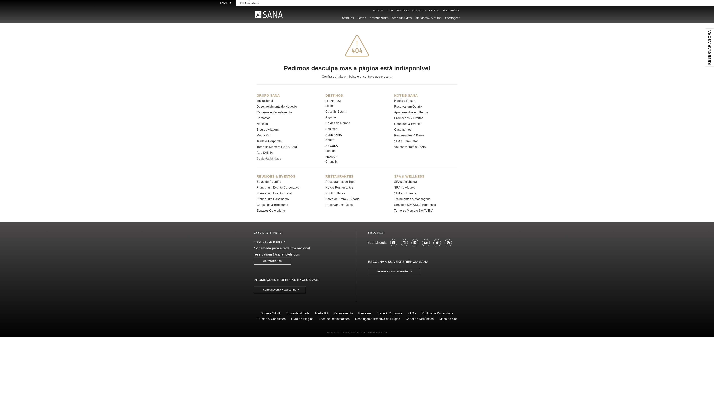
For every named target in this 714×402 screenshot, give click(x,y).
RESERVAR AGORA (709, 47)
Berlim (329, 139)
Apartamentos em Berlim (411, 112)
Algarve (330, 117)
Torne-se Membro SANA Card (277, 147)
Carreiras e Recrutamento (274, 112)
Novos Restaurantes (339, 187)
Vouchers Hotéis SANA (410, 147)
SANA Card (403, 10)
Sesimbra (331, 128)
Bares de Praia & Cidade (342, 199)
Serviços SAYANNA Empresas (415, 204)
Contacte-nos (272, 261)
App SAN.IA (265, 152)
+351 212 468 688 (268, 242)
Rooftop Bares (335, 193)
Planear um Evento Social (274, 193)
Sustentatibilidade (269, 158)
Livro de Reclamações (334, 318)
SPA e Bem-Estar (406, 141)
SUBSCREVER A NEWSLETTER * (281, 290)
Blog (390, 10)
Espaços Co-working (271, 210)
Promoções (452, 18)
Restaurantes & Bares (409, 135)
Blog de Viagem (268, 129)
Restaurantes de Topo (340, 181)
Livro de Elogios (302, 318)
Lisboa (330, 105)
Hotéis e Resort (404, 100)
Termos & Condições (271, 318)
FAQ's (412, 313)
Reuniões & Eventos (428, 18)
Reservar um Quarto (408, 106)
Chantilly (331, 161)
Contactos (419, 10)
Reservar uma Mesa (339, 204)
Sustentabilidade (297, 313)
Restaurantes (379, 18)
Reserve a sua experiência (394, 271)
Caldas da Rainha (337, 123)
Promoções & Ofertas (408, 118)
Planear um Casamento (273, 199)
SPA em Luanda (405, 193)
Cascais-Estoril (335, 111)
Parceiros (364, 313)
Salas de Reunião (269, 181)
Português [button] (451, 10)
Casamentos (402, 129)
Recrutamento (343, 313)
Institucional (265, 100)
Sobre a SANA (271, 313)
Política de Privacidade (437, 313)
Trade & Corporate (269, 141)
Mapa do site (448, 318)
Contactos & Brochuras (272, 204)
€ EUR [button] (434, 10)
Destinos (348, 18)
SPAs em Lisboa (405, 181)
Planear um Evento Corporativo (278, 187)
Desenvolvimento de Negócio (277, 106)
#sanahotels (377, 243)
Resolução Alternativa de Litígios (377, 318)
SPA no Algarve (405, 187)
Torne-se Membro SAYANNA (413, 210)
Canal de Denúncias (420, 318)
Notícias (378, 10)
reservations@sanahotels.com (277, 254)
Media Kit (263, 135)
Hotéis (362, 18)
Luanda (330, 150)
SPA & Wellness (402, 18)
